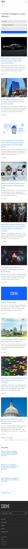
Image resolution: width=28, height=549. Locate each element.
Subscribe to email (6, 492)
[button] (8, 492)
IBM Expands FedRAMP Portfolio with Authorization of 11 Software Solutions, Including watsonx (12, 421)
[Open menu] (2, 4)
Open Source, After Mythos (9, 302)
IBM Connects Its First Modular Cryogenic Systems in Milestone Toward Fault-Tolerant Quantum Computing (9, 453)
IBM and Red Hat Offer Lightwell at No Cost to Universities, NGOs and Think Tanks (10, 480)
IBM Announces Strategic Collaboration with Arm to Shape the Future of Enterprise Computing (14, 380)
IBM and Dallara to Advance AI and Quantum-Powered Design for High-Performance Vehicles (11, 61)
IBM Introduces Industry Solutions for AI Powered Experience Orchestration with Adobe (13, 186)
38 (24, 440)
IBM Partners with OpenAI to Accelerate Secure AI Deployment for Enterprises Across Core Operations (10, 467)
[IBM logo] (3, 1)
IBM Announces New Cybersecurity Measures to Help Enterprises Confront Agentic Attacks (12, 269)
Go (2, 32)
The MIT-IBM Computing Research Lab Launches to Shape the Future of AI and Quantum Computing (12, 102)
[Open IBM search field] (25, 1)
